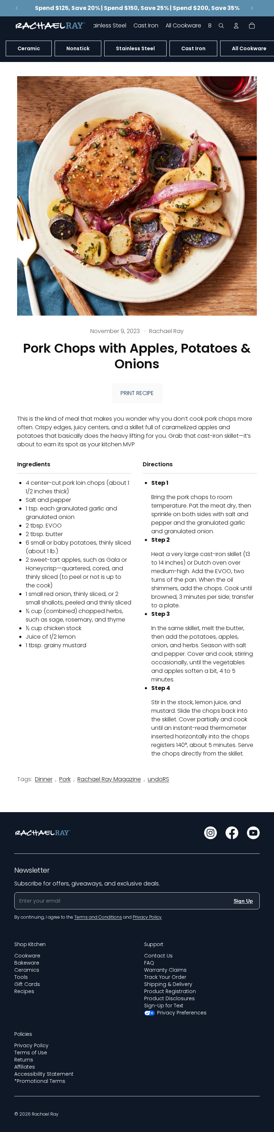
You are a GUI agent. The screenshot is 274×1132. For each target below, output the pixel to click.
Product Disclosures (169, 998)
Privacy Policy (31, 1045)
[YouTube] (253, 832)
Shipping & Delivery (168, 984)
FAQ (149, 962)
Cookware (27, 955)
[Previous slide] (17, 8)
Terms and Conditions (98, 917)
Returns (23, 1059)
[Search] (221, 25)
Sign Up (243, 901)
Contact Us (158, 955)
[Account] (236, 25)
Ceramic (28, 48)
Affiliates (24, 1066)
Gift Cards (27, 984)
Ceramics (26, 969)
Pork (65, 779)
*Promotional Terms (39, 1081)
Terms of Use (30, 1052)
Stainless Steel (135, 48)
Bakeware (26, 962)
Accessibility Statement (43, 1074)
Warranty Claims (165, 969)
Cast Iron (193, 48)
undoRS (158, 779)
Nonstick (78, 48)
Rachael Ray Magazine (109, 779)
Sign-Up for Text (163, 1005)
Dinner (43, 779)
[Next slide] (252, 8)
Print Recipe (137, 393)
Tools (21, 977)
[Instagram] (210, 832)
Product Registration (170, 991)
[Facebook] (231, 832)
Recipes (24, 991)
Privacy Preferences (182, 1012)
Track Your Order (165, 977)
